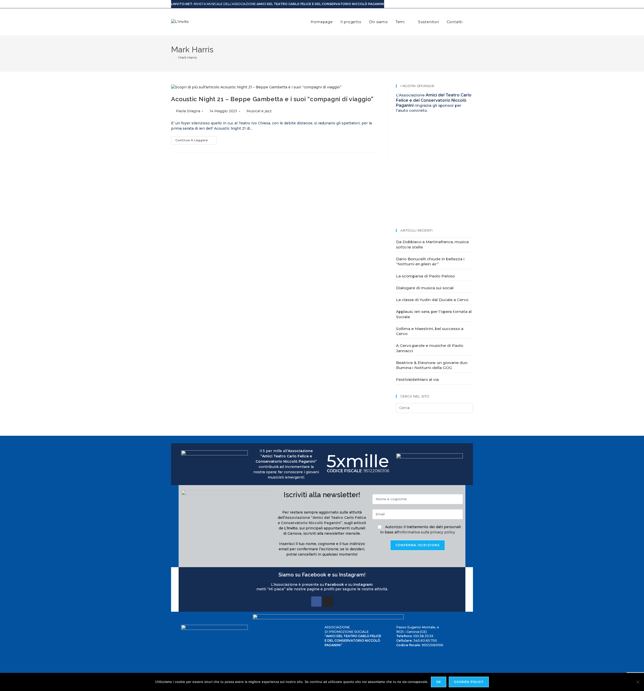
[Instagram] (328, 601)
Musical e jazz (259, 111)
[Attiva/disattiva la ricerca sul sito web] (471, 21)
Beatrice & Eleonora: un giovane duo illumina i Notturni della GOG (431, 365)
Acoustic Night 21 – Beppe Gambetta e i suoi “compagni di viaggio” (272, 99)
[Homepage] (172, 57)
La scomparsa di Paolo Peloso (425, 276)
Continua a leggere (196, 139)
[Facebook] (316, 601)
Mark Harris (187, 57)
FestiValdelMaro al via (417, 379)
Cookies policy (469, 682)
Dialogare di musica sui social (425, 287)
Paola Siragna (188, 111)
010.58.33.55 (423, 636)
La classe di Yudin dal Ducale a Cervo (432, 299)
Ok (438, 682)
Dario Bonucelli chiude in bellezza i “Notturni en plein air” (430, 261)
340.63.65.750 (425, 640)
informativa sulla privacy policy (427, 532)
